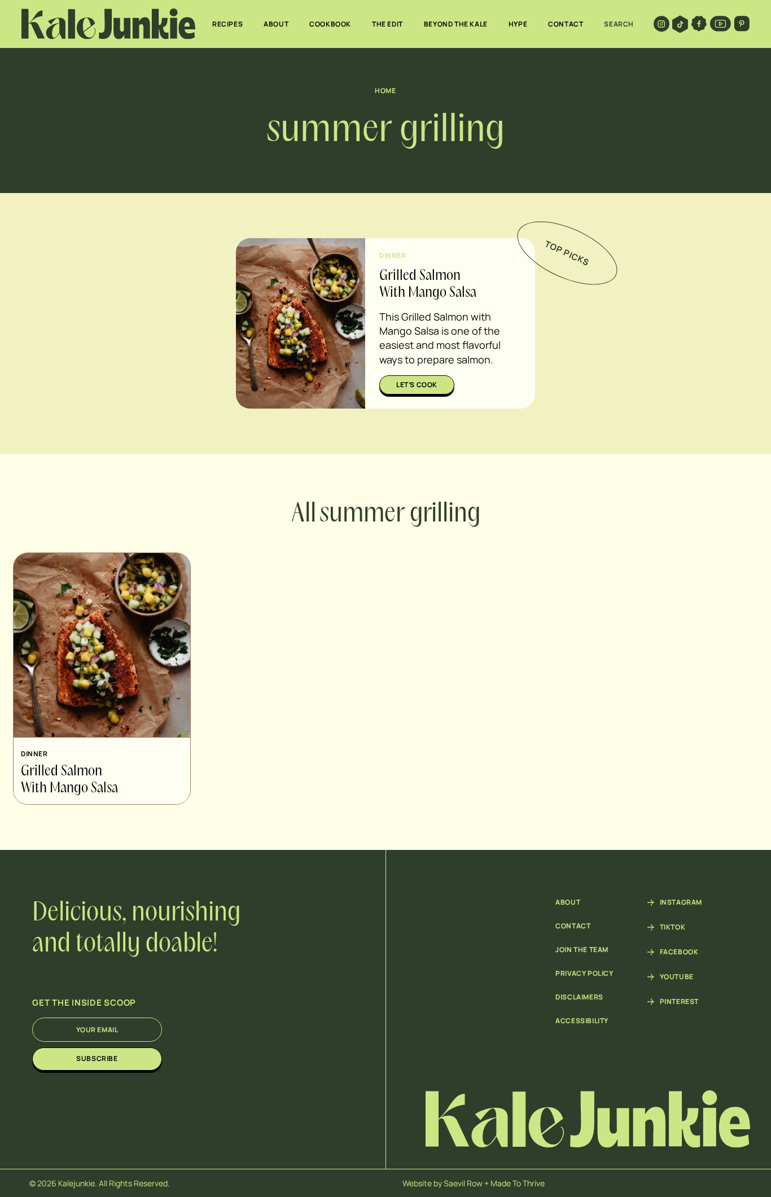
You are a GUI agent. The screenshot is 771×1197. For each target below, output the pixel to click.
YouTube (677, 977)
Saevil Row (463, 1183)
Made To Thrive (517, 1183)
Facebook (679, 952)
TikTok (673, 927)
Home (385, 90)
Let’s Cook (416, 384)
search (619, 24)
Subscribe (96, 1058)
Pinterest (679, 1001)
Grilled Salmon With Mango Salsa (69, 780)
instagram (681, 902)
